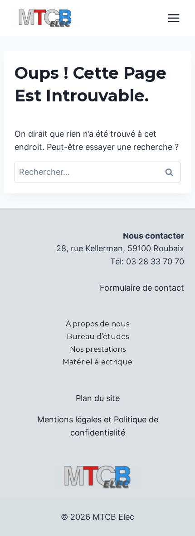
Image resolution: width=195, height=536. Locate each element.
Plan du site (98, 398)
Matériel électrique (97, 362)
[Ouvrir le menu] (173, 18)
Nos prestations (98, 349)
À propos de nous (97, 324)
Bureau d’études (98, 336)
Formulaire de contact (142, 287)
